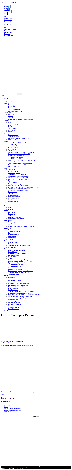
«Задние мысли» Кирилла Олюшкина (19, 188)
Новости (6, 98)
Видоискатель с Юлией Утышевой (18, 176)
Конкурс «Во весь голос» (15, 162)
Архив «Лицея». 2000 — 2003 (17, 143)
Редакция (7, 405)
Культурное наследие (14, 109)
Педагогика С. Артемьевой (16, 155)
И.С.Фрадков (8, 24)
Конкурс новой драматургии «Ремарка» (20, 163)
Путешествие (12, 130)
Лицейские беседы (9, 18)
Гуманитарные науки (14, 136)
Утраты (10, 131)
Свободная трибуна (13, 124)
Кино (9, 108)
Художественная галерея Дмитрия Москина (21, 152)
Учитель (10, 116)
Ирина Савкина (12, 192)
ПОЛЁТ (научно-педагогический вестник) (20, 119)
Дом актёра (11, 105)
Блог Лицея (11, 169)
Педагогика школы (17, 157)
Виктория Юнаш (16, 345)
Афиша (6, 203)
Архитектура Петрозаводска (16, 146)
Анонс (10, 100)
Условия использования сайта (13, 410)
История (6, 23)
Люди (9, 125)
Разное (6, 407)
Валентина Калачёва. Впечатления (18, 179)
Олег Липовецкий (13, 200)
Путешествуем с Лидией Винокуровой (19, 185)
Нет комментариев (27, 345)
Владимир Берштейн (14, 196)
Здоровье (10, 150)
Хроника (10, 101)
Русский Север (8, 20)
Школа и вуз (11, 114)
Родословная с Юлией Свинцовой (18, 174)
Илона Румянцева (13, 201)
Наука (6, 133)
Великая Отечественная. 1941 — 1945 (19, 154)
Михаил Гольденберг (14, 173)
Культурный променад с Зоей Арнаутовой (20, 184)
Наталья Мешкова (13, 195)
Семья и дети (12, 128)
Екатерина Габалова (14, 198)
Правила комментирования (12, 408)
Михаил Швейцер (13, 166)
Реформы (10, 117)
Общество (7, 120)
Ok (24, 468)
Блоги (6, 168)
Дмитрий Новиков (13, 147)
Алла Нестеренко (13, 171)
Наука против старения (12, 341)
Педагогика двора (16, 158)
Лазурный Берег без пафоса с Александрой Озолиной (24, 187)
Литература (7, 21)
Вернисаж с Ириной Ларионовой (18, 177)
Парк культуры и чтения (15, 111)
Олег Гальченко (12, 182)
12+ (5, 16)
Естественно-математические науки (18, 138)
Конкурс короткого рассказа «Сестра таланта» (21, 160)
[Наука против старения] (14, 336)
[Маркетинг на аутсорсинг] (36, 463)
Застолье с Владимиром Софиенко (18, 190)
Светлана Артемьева (14, 193)
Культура (7, 103)
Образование (8, 112)
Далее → (3, 394)
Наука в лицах (12, 139)
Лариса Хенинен (13, 181)
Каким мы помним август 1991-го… (19, 165)
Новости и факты (13, 135)
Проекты (7, 141)
